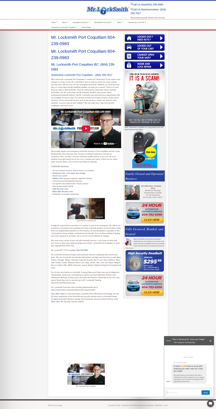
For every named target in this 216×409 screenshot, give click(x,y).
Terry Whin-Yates (58, 294)
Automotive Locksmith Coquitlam (62, 27)
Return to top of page (55, 405)
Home (52, 22)
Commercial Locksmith (135, 22)
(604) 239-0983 (154, 4)
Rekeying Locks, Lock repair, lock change (69, 173)
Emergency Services (79, 22)
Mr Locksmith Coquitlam (84, 8)
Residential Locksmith (101, 22)
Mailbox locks (58, 178)
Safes (118, 22)
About (63, 22)
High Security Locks (60, 189)
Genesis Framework (147, 405)
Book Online (86, 27)
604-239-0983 (82, 250)
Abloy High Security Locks (62, 191)
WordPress (158, 405)
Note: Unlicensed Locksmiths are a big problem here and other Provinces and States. (144, 129)
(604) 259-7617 (103, 75)
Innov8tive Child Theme (130, 405)
